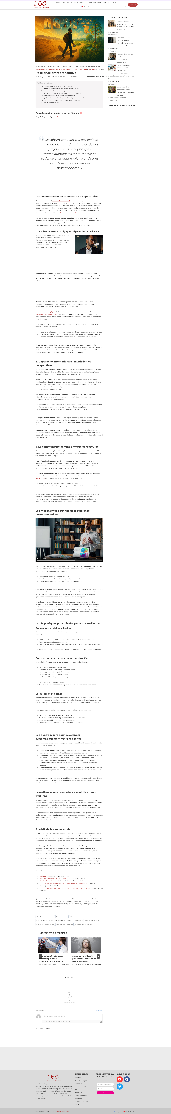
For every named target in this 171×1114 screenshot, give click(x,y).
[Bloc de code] (61, 1022)
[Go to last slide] (40, 956)
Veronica (44, 964)
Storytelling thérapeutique (64, 924)
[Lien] (64, 1022)
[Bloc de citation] (59, 1022)
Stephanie (43, 77)
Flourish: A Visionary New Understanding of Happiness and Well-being (67, 888)
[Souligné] (49, 1022)
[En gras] (44, 1022)
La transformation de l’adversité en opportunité (57, 86)
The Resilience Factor (48, 881)
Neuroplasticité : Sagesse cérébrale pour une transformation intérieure (51, 958)
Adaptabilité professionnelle (45, 916)
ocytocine (40, 478)
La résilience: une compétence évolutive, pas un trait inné (60, 100)
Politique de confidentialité (80, 1085)
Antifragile (44, 876)
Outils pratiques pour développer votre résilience (58, 95)
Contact (133, 5)
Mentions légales (81, 1081)
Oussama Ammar (64, 117)
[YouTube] (120, 1079)
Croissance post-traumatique (79, 916)
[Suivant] (98, 956)
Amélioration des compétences (47, 69)
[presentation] (53, 945)
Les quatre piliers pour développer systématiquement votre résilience (65, 98)
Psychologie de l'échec (92, 920)
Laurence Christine (80, 964)
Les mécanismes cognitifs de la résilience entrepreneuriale (61, 93)
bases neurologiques (47, 312)
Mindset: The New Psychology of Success (55, 878)
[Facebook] (127, 1079)
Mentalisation (78, 920)
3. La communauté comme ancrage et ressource (58, 91)
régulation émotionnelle (47, 314)
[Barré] (51, 1022)
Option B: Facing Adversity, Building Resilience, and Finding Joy (64, 883)
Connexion (98, 1010)
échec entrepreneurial (61, 201)
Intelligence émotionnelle (68, 69)
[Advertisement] (68, 264)
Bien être (74, 2)
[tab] (65, 977)
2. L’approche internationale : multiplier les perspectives (60, 88)
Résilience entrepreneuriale (45, 924)
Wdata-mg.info (63, 1111)
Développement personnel (90, 2)
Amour (58, 2)
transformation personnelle (83, 924)
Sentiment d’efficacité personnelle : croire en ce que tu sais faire (84, 958)
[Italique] (46, 1022)
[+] (69, 1021)
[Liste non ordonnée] (56, 1022)
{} (66, 1021)
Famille (66, 2)
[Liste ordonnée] (54, 1022)
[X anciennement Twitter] (120, 1086)
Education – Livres (109, 2)
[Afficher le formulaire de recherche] (125, 4)
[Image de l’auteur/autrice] (36, 77)
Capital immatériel (62, 916)
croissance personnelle (67, 213)
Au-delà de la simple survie (50, 102)
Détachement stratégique (44, 920)
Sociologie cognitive (87, 69)
